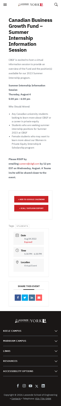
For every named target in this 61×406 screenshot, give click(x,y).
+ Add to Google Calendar (31, 199)
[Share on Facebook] (18, 298)
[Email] (39, 298)
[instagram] (24, 386)
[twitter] (36, 386)
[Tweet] (25, 298)
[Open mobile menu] (5, 5)
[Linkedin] (32, 298)
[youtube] (30, 386)
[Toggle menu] (56, 331)
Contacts (16, 398)
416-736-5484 (43, 398)
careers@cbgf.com (29, 163)
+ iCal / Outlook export (31, 208)
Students (22, 226)
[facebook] (18, 386)
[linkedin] (42, 386)
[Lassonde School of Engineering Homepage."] (30, 4)
